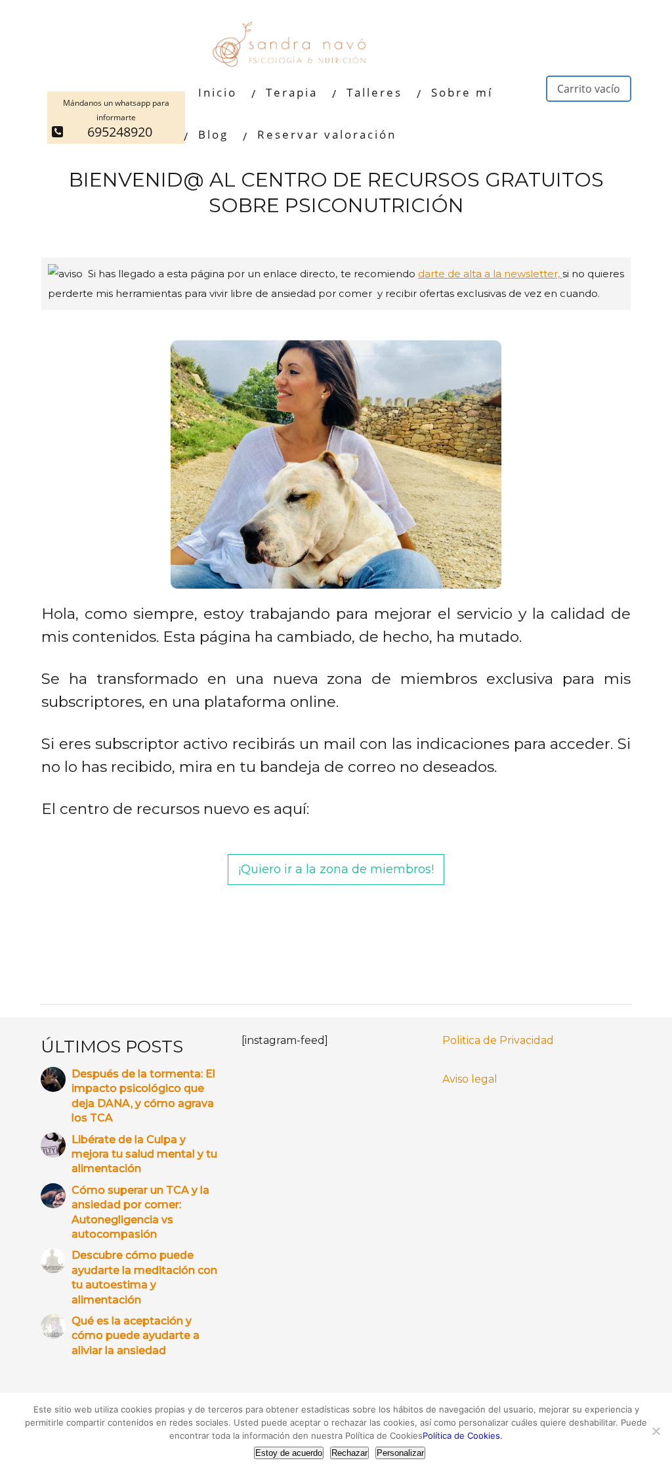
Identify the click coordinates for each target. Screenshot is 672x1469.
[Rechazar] (655, 1430)
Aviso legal (469, 1079)
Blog (213, 134)
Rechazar (349, 1453)
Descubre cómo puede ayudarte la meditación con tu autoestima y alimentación (144, 1277)
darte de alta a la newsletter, (490, 273)
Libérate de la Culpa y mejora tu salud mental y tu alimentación (144, 1154)
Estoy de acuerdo (288, 1453)
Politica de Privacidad (498, 1040)
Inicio (217, 92)
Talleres (374, 92)
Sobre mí (462, 92)
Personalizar (400, 1453)
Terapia (292, 92)
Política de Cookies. (463, 1435)
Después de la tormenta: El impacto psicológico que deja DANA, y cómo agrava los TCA (143, 1096)
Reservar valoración (326, 134)
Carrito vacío (588, 88)
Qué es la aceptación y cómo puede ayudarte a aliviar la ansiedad (136, 1336)
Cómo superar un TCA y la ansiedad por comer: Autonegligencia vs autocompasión (140, 1212)
